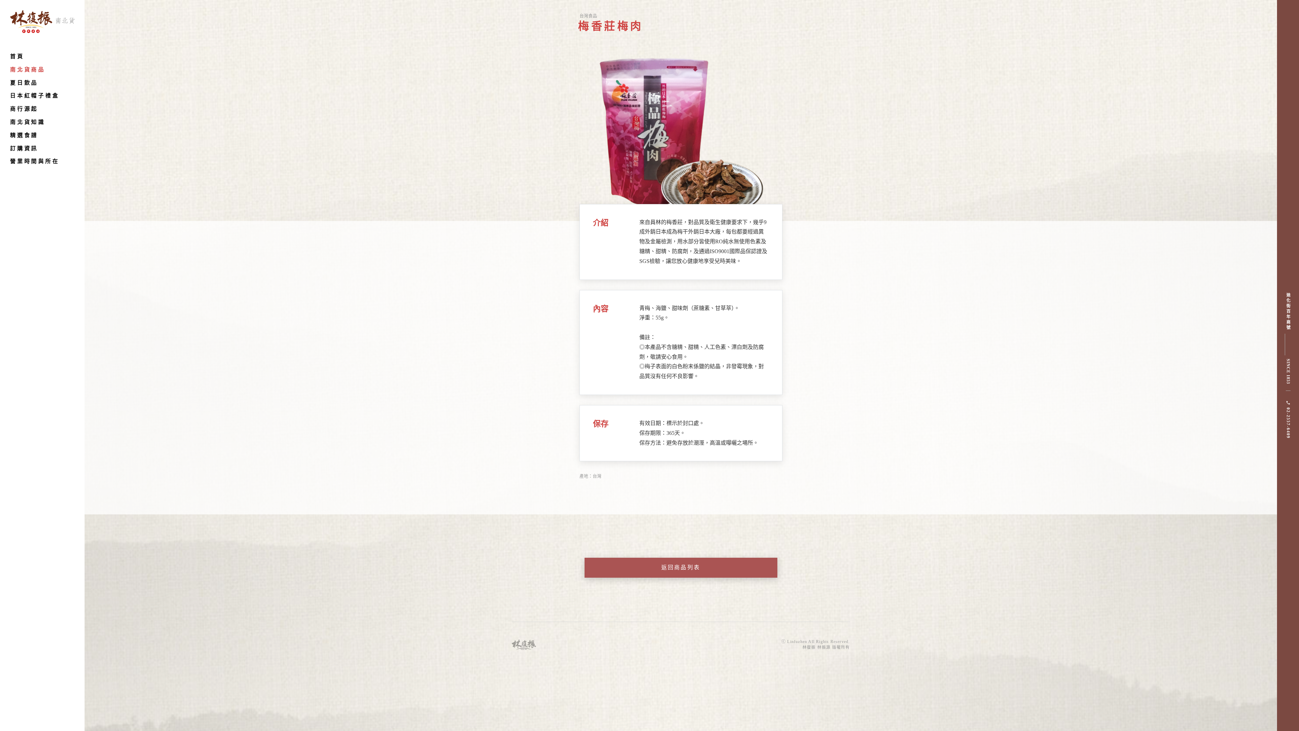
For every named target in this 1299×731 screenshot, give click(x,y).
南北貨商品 (27, 69)
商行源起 (24, 109)
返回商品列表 (680, 567)
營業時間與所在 (35, 161)
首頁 (17, 56)
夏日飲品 (24, 83)
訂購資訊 (24, 148)
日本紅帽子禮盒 (35, 95)
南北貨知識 (27, 122)
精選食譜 (24, 135)
